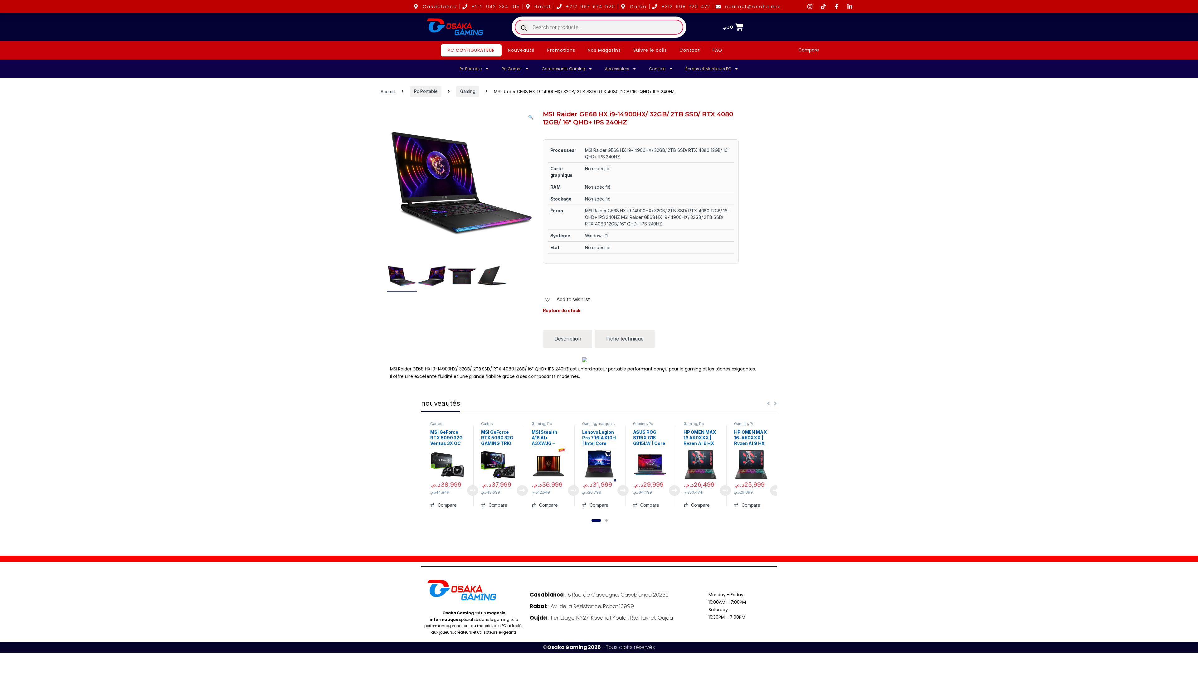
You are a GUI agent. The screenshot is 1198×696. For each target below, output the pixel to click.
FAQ (717, 50)
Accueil (388, 91)
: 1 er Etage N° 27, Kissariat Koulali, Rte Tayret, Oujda (601, 617)
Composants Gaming (563, 69)
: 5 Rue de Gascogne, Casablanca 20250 (599, 594)
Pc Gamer (512, 69)
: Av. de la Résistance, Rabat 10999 (582, 606)
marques (606, 423)
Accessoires (617, 69)
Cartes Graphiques (440, 425)
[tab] (567, 339)
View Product (470, 490)
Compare (808, 50)
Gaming (467, 91)
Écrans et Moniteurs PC (708, 69)
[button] (530, 117)
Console (657, 69)
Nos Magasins (604, 50)
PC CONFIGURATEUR (471, 50)
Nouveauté (521, 50)
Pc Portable (471, 69)
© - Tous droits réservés (599, 647)
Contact (689, 50)
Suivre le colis (650, 50)
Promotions (561, 50)
